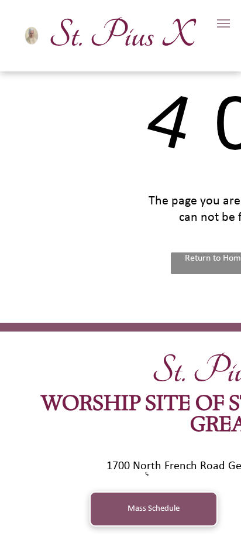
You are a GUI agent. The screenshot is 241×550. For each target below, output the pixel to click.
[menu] (223, 23)
